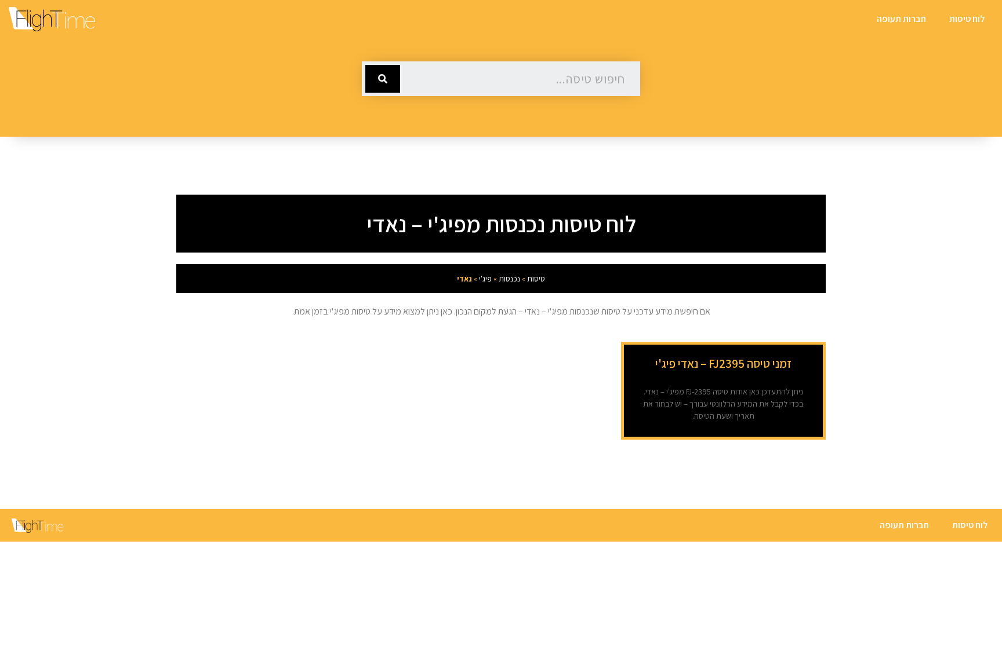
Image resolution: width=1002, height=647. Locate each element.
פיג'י (485, 278)
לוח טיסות (967, 19)
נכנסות (509, 278)
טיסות (536, 278)
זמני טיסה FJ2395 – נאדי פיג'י (723, 363)
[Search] (382, 79)
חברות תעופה (901, 19)
